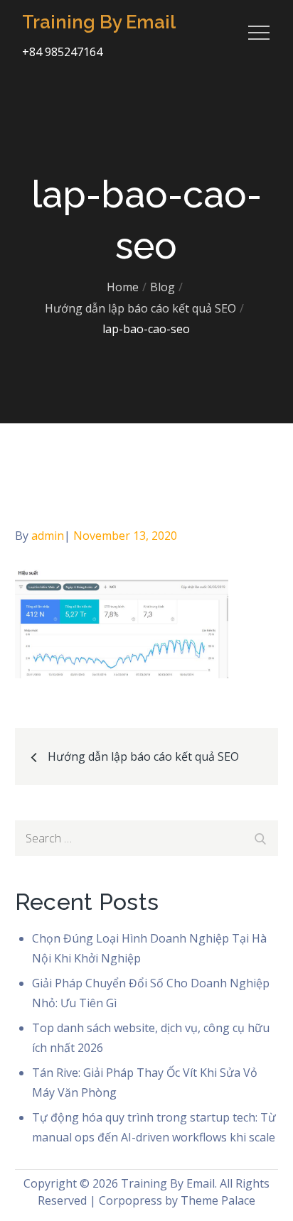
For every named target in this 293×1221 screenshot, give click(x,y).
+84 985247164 (62, 52)
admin (47, 535)
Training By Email (99, 22)
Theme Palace (218, 1200)
